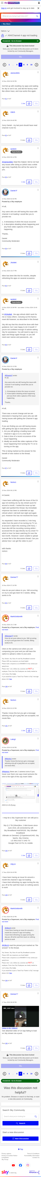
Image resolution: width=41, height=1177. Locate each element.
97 (6, 468)
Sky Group (5, 1159)
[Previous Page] (4, 65)
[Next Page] (37, 65)
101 (6, 726)
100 (6, 686)
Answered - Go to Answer (20, 41)
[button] (38, 72)
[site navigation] (2, 3)
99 (6, 603)
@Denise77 (9, 636)
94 (6, 248)
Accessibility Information (31, 1155)
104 (6, 980)
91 (6, 99)
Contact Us (35, 1157)
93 (6, 177)
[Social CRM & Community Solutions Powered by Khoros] (34, 1172)
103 (6, 895)
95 (6, 286)
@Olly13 (8, 928)
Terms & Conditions (33, 1153)
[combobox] (18, 16)
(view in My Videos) (10, 1028)
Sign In (38, 3)
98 (6, 564)
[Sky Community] (12, 3)
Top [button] (21, 1149)
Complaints (5, 1157)
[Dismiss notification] (38, 8)
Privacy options (6, 1153)
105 (6, 1043)
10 (31, 65)
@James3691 (7, 162)
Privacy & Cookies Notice (9, 1155)
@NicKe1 (8, 759)
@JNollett (8, 314)
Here (10, 679)
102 (6, 850)
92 (6, 135)
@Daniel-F (9, 375)
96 (6, 345)
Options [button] (3, 31)
